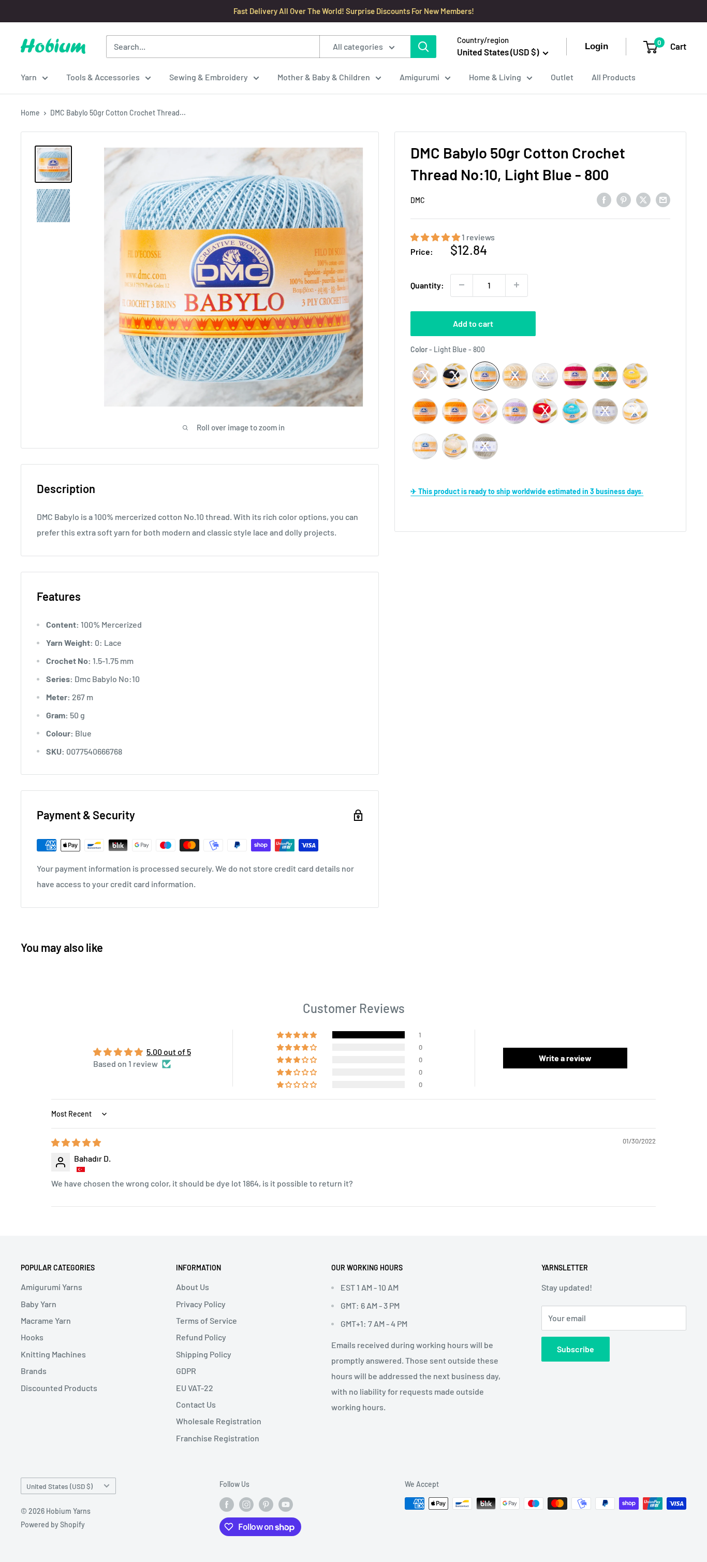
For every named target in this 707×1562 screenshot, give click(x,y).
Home (30, 112)
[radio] (424, 375)
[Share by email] (663, 199)
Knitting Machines (53, 1354)
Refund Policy (201, 1337)
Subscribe (575, 1349)
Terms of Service (206, 1320)
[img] (76, 1142)
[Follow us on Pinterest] (266, 1504)
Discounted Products (59, 1388)
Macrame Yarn (46, 1320)
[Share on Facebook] (604, 199)
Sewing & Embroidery (208, 77)
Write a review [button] (565, 1058)
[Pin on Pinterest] (623, 199)
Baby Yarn (38, 1304)
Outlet (562, 77)
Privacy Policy (201, 1304)
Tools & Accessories (103, 77)
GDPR (186, 1371)
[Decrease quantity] (462, 285)
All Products (614, 77)
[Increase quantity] (516, 285)
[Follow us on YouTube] (285, 1504)
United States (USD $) (59, 1486)
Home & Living (495, 77)
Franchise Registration (217, 1438)
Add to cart (473, 323)
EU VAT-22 (194, 1388)
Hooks (32, 1337)
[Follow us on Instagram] (246, 1504)
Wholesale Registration (218, 1421)
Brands (34, 1371)
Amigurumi (419, 77)
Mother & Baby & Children (323, 77)
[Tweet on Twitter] (643, 199)
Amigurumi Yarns (51, 1287)
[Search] (423, 46)
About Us (192, 1287)
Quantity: (427, 285)
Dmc (417, 200)
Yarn (29, 77)
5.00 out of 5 (168, 1052)
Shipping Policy (203, 1354)
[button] (436, 237)
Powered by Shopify (53, 1524)
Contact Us (196, 1404)
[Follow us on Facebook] (226, 1504)
